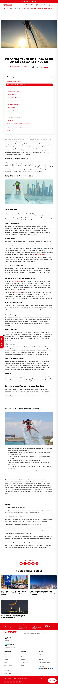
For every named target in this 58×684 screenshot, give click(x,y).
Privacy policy (31, 678)
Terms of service (47, 678)
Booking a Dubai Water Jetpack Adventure (19, 123)
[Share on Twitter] (25, 563)
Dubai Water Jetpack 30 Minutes (16, 101)
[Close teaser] (4, 335)
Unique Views (11, 94)
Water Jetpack (16, 292)
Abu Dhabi (6, 670)
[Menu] (54, 4)
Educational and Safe (13, 91)
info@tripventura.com (45, 662)
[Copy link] (36, 563)
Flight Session (11, 114)
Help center (42, 654)
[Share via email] (33, 563)
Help (33, 4)
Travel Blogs (13, 8)
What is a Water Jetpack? (14, 81)
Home (6, 8)
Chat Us (41, 659)
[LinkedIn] (20, 681)
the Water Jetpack (16, 281)
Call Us (40, 657)
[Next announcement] (55, 1)
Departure (10, 120)
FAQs (8, 130)
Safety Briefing (11, 107)
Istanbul (6, 654)
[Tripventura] (12, 632)
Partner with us (25, 662)
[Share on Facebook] (21, 563)
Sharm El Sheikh (8, 665)
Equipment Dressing (13, 110)
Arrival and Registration (14, 104)
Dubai (20, 8)
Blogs (22, 665)
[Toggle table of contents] (52, 77)
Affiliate (23, 659)
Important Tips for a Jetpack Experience (18, 127)
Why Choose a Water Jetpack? (16, 84)
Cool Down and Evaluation (14, 117)
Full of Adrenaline (12, 88)
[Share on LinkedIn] (29, 563)
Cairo (5, 662)
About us (23, 654)
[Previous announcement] (2, 1)
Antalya (6, 659)
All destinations (8, 673)
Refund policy (38, 678)
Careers (23, 657)
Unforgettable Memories (14, 97)
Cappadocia (7, 657)
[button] (21, 4)
